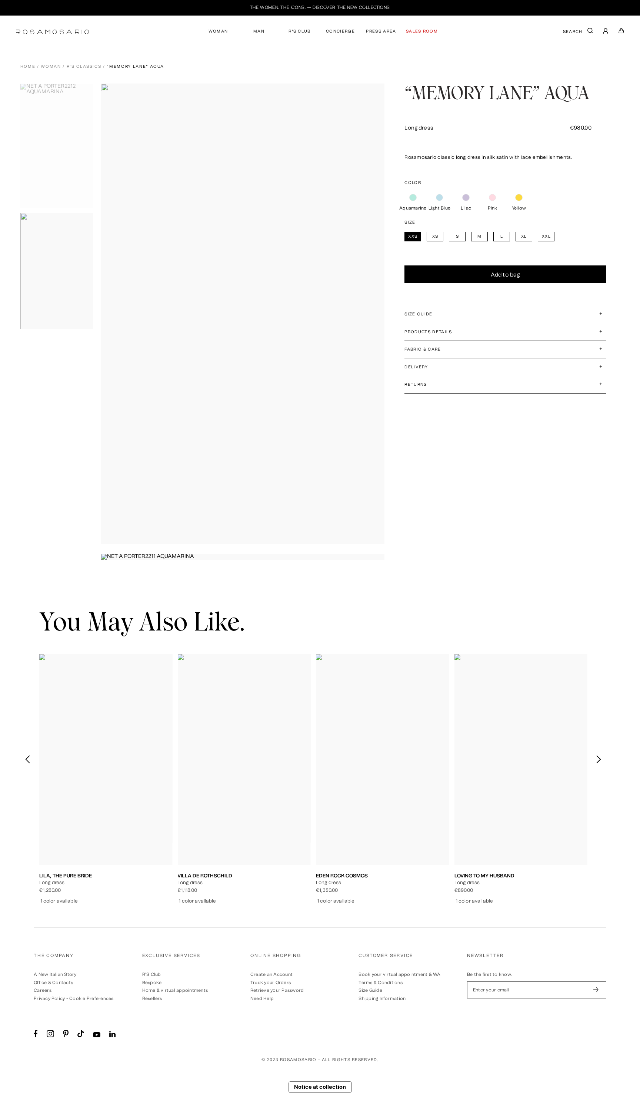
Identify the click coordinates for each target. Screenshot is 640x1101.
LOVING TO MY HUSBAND (346, 876)
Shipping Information (382, 998)
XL (128, 828)
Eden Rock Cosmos (203, 876)
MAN (258, 31)
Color (412, 183)
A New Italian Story (55, 974)
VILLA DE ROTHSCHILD (66, 876)
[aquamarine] (412, 197)
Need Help (262, 998)
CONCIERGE (340, 31)
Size (409, 222)
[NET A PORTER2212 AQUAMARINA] (59, 146)
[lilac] (465, 197)
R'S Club (151, 974)
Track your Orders (270, 982)
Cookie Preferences (91, 998)
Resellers (152, 998)
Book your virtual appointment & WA (399, 974)
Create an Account (271, 974)
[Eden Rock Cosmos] (244, 759)
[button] (598, 760)
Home (28, 66)
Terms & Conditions (380, 982)
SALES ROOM (422, 31)
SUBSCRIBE (596, 989)
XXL (144, 828)
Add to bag (505, 275)
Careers (42, 990)
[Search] (590, 32)
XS (83, 828)
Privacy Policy (49, 998)
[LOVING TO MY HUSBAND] (382, 759)
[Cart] (621, 32)
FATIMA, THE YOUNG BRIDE (486, 876)
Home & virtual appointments (175, 990)
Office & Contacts (53, 982)
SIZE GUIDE (418, 314)
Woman (51, 66)
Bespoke (152, 982)
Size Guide (370, 990)
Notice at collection (320, 1087)
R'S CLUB (300, 31)
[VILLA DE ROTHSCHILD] (106, 759)
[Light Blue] (439, 197)
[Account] (606, 32)
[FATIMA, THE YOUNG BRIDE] (521, 759)
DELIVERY (416, 367)
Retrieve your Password (277, 990)
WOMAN (218, 31)
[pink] (492, 197)
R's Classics (84, 66)
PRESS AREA (381, 31)
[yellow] (519, 197)
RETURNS (415, 384)
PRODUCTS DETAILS (428, 332)
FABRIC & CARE (422, 349)
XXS (68, 828)
